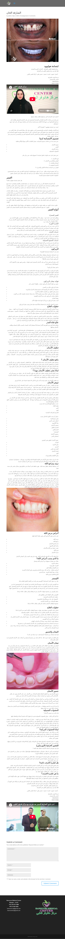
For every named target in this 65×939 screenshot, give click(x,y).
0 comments (32, 15)
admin (9, 15)
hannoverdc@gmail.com (13, 910)
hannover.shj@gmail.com (14, 908)
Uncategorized (24, 15)
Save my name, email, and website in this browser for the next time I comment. (30, 879)
